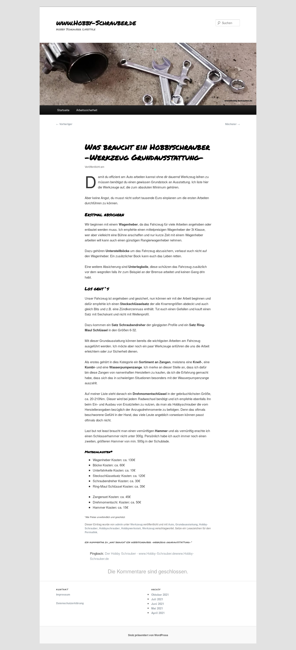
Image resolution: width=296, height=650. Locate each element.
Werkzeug (136, 524)
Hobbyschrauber (109, 528)
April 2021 (158, 613)
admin (119, 524)
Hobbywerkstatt (131, 528)
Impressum (63, 594)
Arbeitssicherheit (86, 110)
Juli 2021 (157, 599)
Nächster (232, 124)
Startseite (63, 110)
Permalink (91, 532)
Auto (171, 524)
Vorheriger (64, 124)
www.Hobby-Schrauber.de (96, 22)
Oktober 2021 (160, 594)
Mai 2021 (157, 608)
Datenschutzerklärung (70, 603)
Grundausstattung (186, 524)
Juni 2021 (157, 604)
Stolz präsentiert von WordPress (148, 635)
